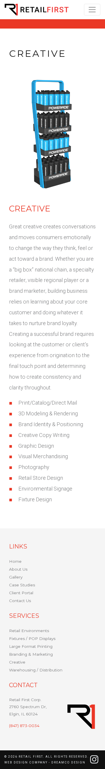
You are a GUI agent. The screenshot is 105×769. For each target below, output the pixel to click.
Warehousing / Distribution (35, 670)
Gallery (15, 577)
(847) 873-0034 (24, 725)
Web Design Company (26, 762)
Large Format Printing (30, 646)
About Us (18, 569)
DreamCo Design (68, 762)
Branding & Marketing (31, 654)
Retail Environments (29, 630)
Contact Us (20, 600)
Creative (17, 662)
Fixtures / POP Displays (32, 638)
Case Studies (22, 585)
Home (15, 561)
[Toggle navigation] (92, 9)
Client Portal (21, 592)
